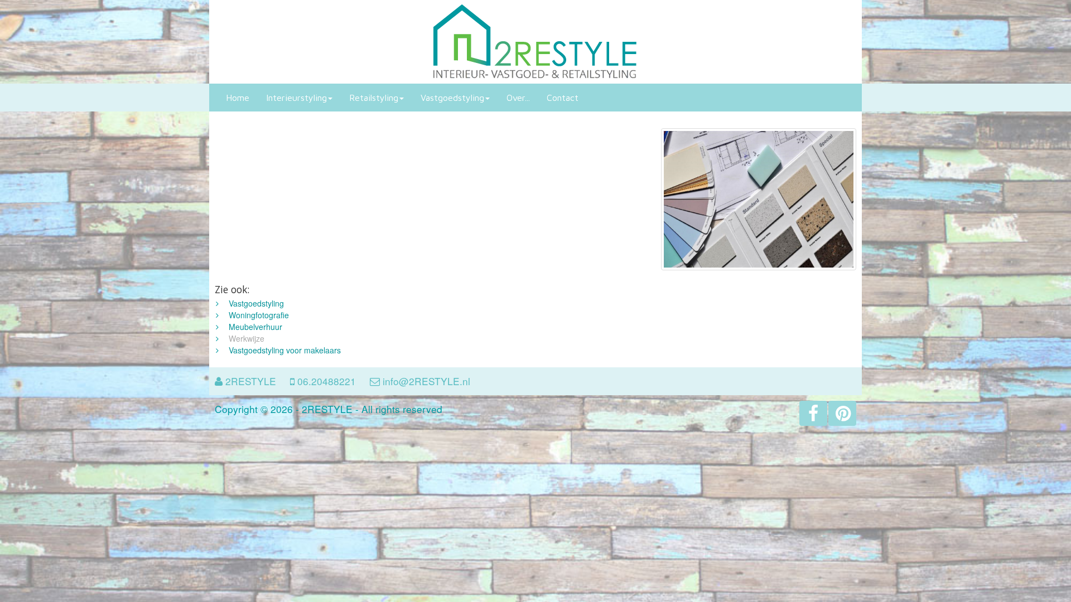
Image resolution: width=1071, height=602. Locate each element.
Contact (562, 98)
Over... (518, 98)
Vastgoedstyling (452, 98)
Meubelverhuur (255, 326)
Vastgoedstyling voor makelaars (285, 350)
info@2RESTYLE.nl (426, 381)
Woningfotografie (259, 315)
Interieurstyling (296, 98)
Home (237, 98)
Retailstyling (373, 98)
